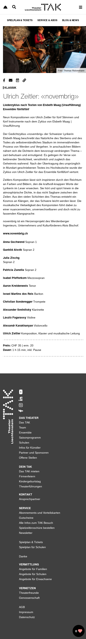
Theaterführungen (30, 486)
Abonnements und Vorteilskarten (39, 512)
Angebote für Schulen (32, 574)
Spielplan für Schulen (32, 547)
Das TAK (24, 422)
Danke (23, 556)
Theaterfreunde (29, 592)
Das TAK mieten (29, 471)
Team (22, 427)
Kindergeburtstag (30, 481)
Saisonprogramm (30, 437)
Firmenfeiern (27, 476)
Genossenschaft (29, 597)
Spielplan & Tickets (31, 542)
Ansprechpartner (29, 499)
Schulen (24, 442)
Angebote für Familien (33, 569)
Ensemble (25, 432)
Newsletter (25, 532)
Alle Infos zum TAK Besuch (36, 522)
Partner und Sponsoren (34, 452)
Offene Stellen (28, 457)
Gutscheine (26, 517)
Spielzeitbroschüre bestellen (37, 527)
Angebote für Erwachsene (35, 579)
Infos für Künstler (30, 447)
